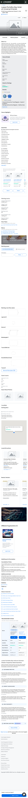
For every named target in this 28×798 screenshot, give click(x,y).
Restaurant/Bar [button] (6, 498)
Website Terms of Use (5, 767)
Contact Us (3, 756)
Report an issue (4, 732)
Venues (3, 5)
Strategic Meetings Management (7, 747)
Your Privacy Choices (5, 760)
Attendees (3, 252)
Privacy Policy (4, 763)
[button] (25, 183)
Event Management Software (7, 742)
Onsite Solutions (4, 739)
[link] (11, 484)
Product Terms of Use (5, 765)
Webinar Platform (4, 751)
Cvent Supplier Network (5, 737)
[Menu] (1, 2)
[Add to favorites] (26, 11)
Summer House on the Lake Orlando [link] (10, 489)
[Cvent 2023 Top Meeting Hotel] (9, 96)
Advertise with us (4, 768)
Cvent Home (3, 754)
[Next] (26, 38)
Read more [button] (6, 465)
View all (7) (3, 165)
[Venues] (25, 2)
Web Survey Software (5, 749)
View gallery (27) (21, 33)
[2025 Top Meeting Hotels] (4, 96)
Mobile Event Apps (4, 745)
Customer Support (4, 758)
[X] (2, 589)
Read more (4, 107)
